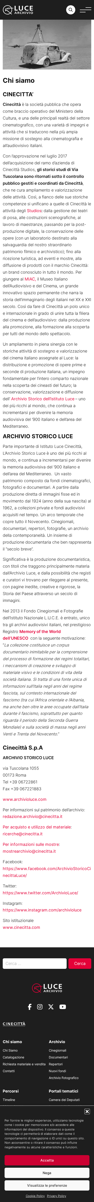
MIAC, (30, 279)
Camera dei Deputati (64, 1100)
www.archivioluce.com (25, 799)
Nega (47, 1173)
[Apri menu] (85, 9)
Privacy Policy (56, 1196)
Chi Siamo (10, 1050)
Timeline (9, 1100)
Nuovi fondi (57, 1071)
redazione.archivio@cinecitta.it (33, 816)
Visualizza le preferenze (47, 1185)
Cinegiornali (57, 1050)
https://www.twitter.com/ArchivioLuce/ (40, 892)
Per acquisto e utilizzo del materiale (37, 827)
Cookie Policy (35, 1196)
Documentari (58, 1057)
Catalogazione (13, 1057)
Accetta (47, 1160)
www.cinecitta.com (21, 927)
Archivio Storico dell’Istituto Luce (42, 398)
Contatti (9, 1071)
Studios (34, 210)
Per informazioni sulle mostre (31, 844)
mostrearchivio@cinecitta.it (29, 851)
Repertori (56, 1064)
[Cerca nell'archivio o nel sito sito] (70, 9)
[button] (87, 1111)
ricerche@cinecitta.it (23, 833)
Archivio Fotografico (63, 1078)
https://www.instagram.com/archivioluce (42, 910)
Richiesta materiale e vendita (24, 1064)
